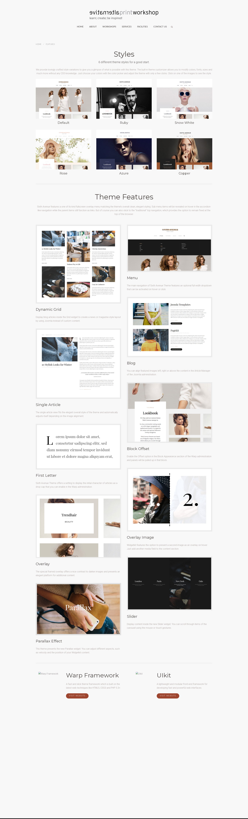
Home (80, 27)
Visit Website (77, 696)
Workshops (109, 27)
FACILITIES (142, 27)
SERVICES (126, 27)
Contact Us (160, 27)
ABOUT (93, 27)
